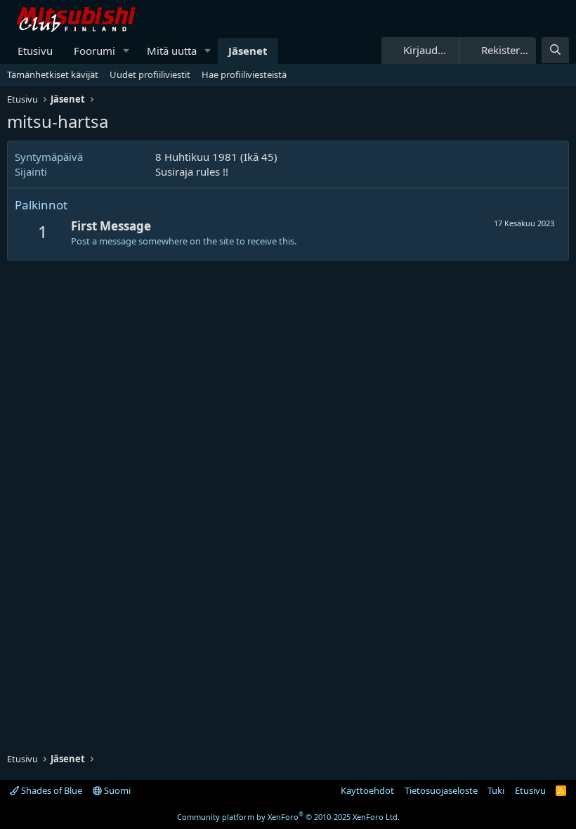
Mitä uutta (172, 51)
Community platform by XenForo (288, 816)
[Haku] (555, 50)
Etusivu (35, 51)
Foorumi (94, 51)
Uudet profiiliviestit (150, 74)
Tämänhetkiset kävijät (52, 74)
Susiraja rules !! (191, 171)
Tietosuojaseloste (441, 790)
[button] (126, 51)
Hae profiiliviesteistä (244, 74)
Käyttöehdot (367, 790)
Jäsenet (248, 51)
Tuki (495, 790)
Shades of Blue (50, 790)
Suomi (116, 790)
